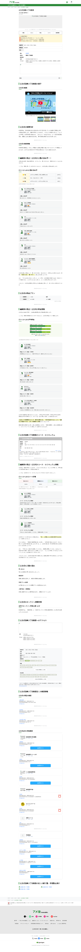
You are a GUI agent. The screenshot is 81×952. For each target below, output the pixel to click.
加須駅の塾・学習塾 (47, 887)
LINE (33, 916)
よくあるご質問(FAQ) (61, 923)
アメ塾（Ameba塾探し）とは (24, 920)
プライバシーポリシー (24, 923)
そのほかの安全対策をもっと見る (40, 679)
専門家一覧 (58, 920)
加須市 (15, 7)
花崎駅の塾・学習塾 (24, 887)
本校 (20, 822)
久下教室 (21, 860)
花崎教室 (21, 741)
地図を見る (23, 703)
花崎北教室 (21, 700)
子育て (47, 916)
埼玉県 (12, 7)
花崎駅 (19, 7)
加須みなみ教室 (22, 870)
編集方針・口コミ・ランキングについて (40, 920)
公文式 (27, 53)
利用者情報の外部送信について (37, 923)
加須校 (20, 776)
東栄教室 (21, 709)
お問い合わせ (53, 923)
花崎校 (20, 759)
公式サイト (40, 748)
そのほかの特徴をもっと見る (40, 669)
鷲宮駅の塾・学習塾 (24, 889)
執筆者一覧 (52, 920)
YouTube (55, 916)
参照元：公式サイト (58, 450)
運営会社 (47, 923)
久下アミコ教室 (22, 850)
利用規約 (16, 923)
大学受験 (40, 916)
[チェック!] (60, 796)
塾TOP (9, 7)
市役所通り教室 (22, 719)
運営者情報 (64, 920)
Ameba (35, 938)
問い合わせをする (23, 686)
